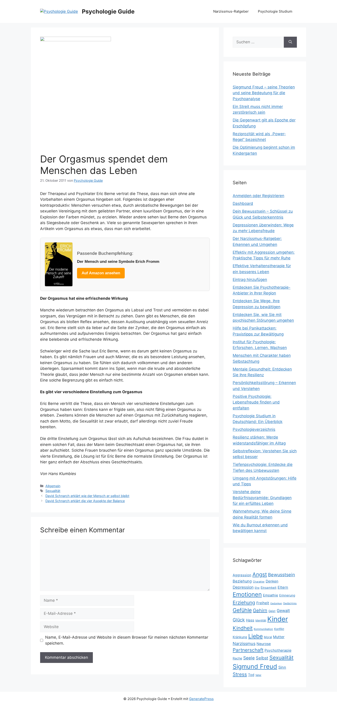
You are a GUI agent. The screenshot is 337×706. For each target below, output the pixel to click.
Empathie (270, 595)
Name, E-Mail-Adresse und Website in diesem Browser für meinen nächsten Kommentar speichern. (126, 640)
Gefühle (242, 610)
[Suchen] (290, 42)
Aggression (242, 575)
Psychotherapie (278, 650)
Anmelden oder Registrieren (258, 195)
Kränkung (240, 637)
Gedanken (276, 603)
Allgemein (52, 486)
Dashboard (243, 203)
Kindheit (243, 628)
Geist (272, 611)
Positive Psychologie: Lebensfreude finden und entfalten (256, 402)
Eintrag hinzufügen (250, 279)
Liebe (255, 636)
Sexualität (52, 491)
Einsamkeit (268, 587)
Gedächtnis (290, 603)
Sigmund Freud (255, 666)
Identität (260, 620)
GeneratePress (201, 699)
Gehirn (260, 610)
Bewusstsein (281, 574)
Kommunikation (263, 629)
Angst (259, 574)
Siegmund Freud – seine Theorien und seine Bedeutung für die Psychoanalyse (264, 93)
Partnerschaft (248, 650)
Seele (249, 658)
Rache (237, 658)
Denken (272, 581)
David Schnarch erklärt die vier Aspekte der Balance (85, 501)
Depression (243, 587)
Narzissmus (244, 643)
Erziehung (244, 602)
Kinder (277, 619)
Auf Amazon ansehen (101, 273)
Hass (250, 620)
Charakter (259, 581)
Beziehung (242, 581)
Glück (239, 620)
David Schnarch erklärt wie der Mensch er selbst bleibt (87, 496)
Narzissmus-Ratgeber (231, 11)
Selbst (262, 657)
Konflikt (279, 629)
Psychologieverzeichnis (254, 429)
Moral (268, 637)
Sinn (282, 667)
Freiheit (262, 603)
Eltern (283, 587)
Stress (240, 674)
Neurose (264, 644)
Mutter (279, 637)
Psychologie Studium (275, 11)
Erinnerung (287, 595)
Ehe (257, 587)
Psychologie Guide (108, 11)
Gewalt (283, 610)
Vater (258, 675)
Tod (251, 675)
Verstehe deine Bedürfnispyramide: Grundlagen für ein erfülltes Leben (262, 497)
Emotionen (247, 594)
